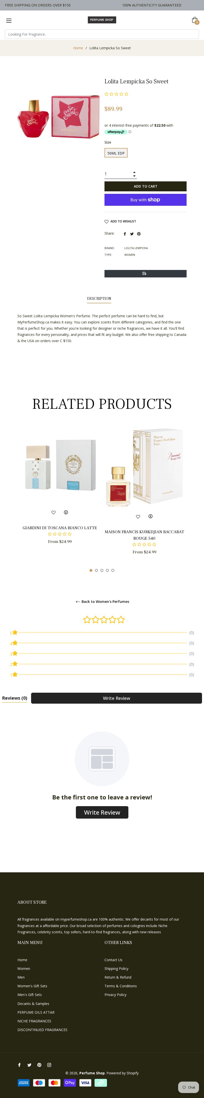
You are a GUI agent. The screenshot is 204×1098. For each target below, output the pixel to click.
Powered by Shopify (122, 1073)
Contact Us (113, 959)
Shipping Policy (116, 968)
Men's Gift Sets (29, 994)
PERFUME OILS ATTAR (35, 1012)
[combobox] (102, 34)
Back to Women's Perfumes (105, 602)
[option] (59, 493)
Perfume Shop (92, 1073)
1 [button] (91, 570)
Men (21, 977)
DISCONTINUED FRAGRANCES (42, 1029)
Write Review (116, 698)
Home (78, 48)
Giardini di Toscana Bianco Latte (60, 528)
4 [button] (107, 570)
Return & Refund (117, 977)
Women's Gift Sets (32, 986)
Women (23, 968)
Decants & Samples (33, 1003)
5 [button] (112, 570)
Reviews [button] (14, 698)
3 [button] (102, 570)
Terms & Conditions (120, 986)
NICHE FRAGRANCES (34, 1021)
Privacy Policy (115, 994)
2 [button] (96, 570)
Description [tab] (99, 298)
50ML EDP (116, 153)
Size (107, 142)
